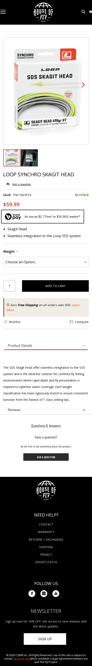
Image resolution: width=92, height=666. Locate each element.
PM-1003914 (22, 195)
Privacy (46, 554)
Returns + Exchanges (46, 539)
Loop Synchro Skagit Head (38, 174)
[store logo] (43, 12)
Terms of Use (21, 658)
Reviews (14, 409)
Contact (46, 524)
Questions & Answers (46, 425)
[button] (90, 12)
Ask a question (21, 184)
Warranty (46, 532)
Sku (6, 195)
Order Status (46, 562)
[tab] (46, 346)
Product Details (20, 345)
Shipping (46, 547)
